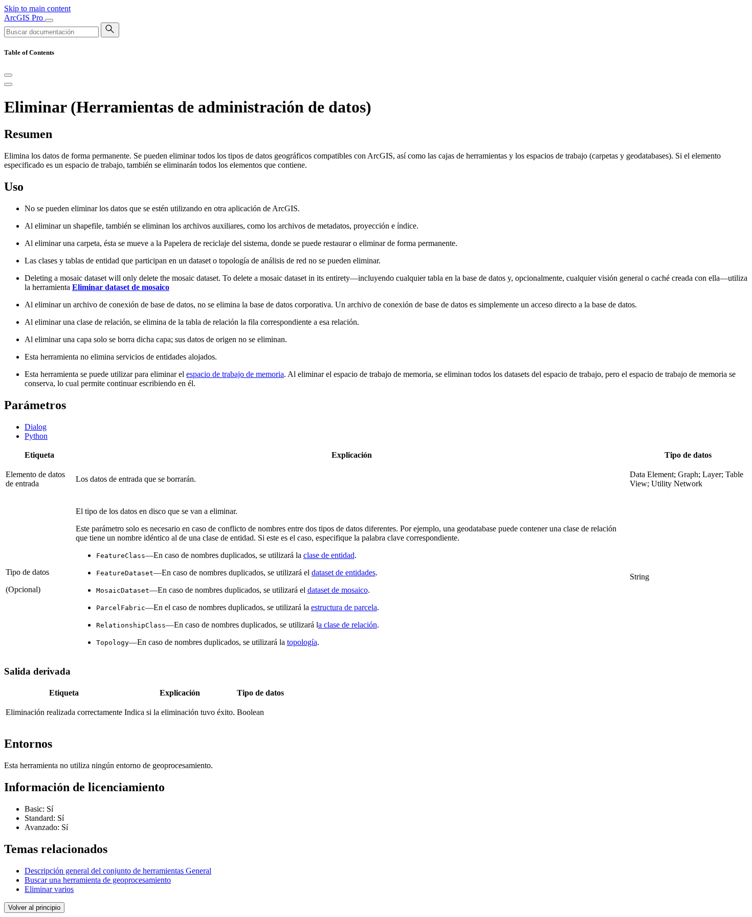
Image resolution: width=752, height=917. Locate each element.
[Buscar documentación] (110, 30)
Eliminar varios (49, 889)
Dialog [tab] (36, 426)
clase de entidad (329, 555)
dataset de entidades (343, 572)
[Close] (8, 75)
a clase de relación (347, 624)
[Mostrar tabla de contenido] (8, 84)
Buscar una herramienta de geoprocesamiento (98, 880)
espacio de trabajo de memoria (235, 374)
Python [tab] (36, 436)
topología (302, 642)
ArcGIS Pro (24, 17)
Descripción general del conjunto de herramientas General (118, 870)
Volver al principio (34, 907)
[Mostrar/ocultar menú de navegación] (49, 20)
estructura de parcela (344, 607)
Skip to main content (37, 8)
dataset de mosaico (337, 590)
